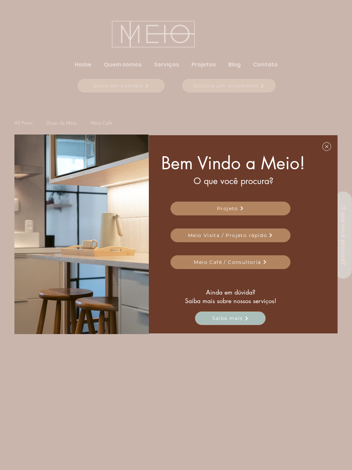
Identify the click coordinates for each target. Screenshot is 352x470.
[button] (326, 146)
